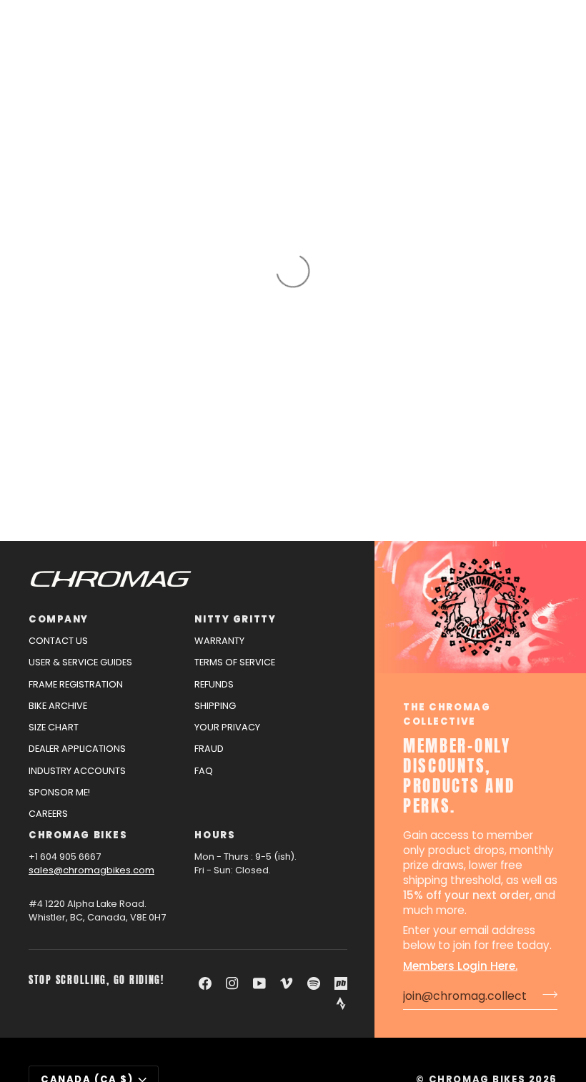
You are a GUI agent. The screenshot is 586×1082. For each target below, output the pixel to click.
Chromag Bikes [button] (78, 835)
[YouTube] (259, 983)
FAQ (203, 771)
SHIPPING (215, 706)
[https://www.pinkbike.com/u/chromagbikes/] (340, 983)
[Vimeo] (286, 983)
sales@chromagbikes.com (91, 870)
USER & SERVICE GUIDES (80, 662)
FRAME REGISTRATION (76, 684)
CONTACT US (58, 641)
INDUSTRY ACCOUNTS (77, 771)
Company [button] (59, 619)
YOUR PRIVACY (227, 727)
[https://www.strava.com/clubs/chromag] (340, 1003)
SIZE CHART (54, 727)
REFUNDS (214, 684)
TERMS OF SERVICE (234, 662)
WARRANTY (219, 641)
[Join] (545, 994)
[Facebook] (205, 983)
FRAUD (209, 749)
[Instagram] (232, 983)
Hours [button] (214, 835)
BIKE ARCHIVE (58, 706)
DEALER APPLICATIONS (77, 749)
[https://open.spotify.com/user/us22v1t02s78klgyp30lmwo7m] (313, 983)
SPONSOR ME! (59, 792)
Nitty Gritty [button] (235, 619)
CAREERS (48, 814)
